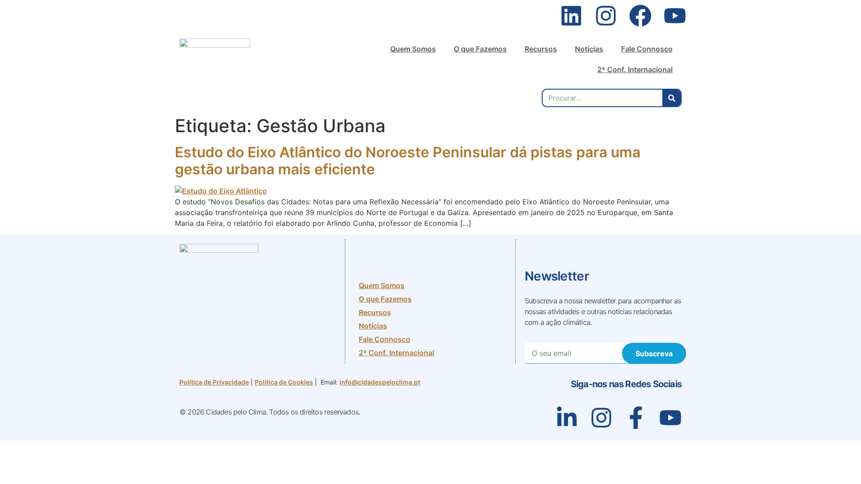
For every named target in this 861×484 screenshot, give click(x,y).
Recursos (541, 48)
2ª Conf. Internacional (635, 69)
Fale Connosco (647, 48)
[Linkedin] (571, 15)
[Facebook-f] (636, 417)
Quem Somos (413, 48)
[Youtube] (675, 15)
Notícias (589, 48)
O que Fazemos (480, 48)
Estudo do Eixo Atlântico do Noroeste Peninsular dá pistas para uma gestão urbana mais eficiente (407, 160)
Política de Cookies (284, 382)
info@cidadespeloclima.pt (379, 382)
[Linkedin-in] (567, 417)
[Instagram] (606, 15)
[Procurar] (671, 98)
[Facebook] (640, 15)
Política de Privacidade (214, 382)
